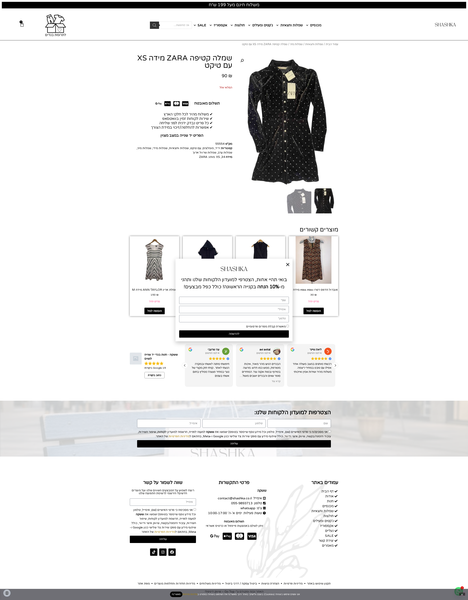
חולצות (240, 25)
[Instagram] (163, 552)
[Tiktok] (153, 552)
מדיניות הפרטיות (179, 436)
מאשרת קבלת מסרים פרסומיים (266, 326)
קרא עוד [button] (276, 381)
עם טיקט (195, 148)
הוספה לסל (313, 311)
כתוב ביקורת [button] (154, 375)
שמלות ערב (225, 152)
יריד (217, 148)
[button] (242, 60)
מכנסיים (315, 25)
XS (218, 157)
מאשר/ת (176, 594)
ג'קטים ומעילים (262, 25)
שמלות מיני (296, 44)
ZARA (203, 157)
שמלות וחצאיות (291, 25)
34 (223, 157)
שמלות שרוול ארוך (204, 152)
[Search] (154, 25)
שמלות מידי (160, 148)
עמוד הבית (332, 44)
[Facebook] (172, 552)
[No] (462, 594)
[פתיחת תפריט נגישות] (7, 593)
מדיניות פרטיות (189, 594)
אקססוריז (220, 25)
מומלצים (208, 148)
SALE (202, 25)
